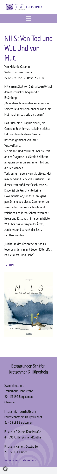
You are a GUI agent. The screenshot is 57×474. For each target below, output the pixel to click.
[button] (5, 468)
